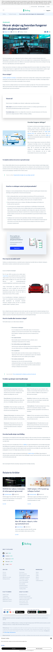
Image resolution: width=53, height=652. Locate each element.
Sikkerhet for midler (7, 577)
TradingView (5, 596)
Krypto (37, 578)
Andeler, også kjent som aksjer (9, 77)
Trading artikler (22, 588)
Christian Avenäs (8, 494)
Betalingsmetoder (23, 594)
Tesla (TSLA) (5, 276)
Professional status (23, 587)
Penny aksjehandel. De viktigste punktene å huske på (24, 374)
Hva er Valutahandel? (23, 582)
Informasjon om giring (24, 578)
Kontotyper (21, 572)
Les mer (4, 503)
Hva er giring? (22, 583)
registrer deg (31, 453)
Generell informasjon (23, 602)
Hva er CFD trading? (23, 580)
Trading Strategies (12, 14)
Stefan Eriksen (20, 526)
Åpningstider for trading (24, 575)
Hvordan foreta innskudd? (24, 596)
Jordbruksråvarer (39, 580)
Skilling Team (7, 31)
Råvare (37, 577)
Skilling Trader (6, 594)
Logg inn (48, 10)
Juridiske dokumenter (24, 604)
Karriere (4, 573)
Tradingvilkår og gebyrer (24, 577)
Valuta (37, 572)
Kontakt (4, 575)
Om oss (4, 572)
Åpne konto (17, 248)
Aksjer (37, 573)
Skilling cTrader (6, 597)
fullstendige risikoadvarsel (9, 632)
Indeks (37, 575)
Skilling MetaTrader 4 (7, 599)
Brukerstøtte (42, 6)
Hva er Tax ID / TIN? (23, 601)
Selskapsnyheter (6, 578)
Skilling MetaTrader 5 (7, 601)
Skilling (4, 14)
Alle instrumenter (23, 573)
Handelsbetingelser (23, 585)
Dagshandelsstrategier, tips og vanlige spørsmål (24, 175)
